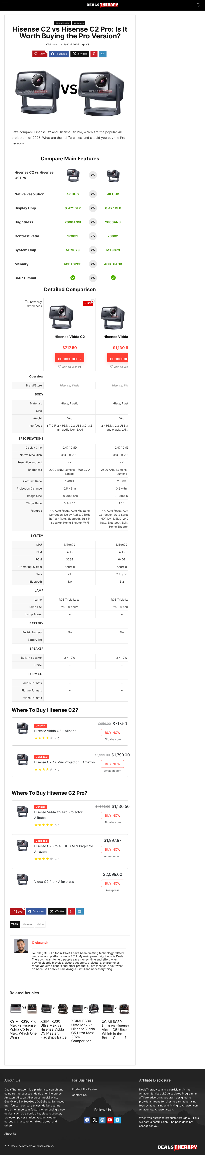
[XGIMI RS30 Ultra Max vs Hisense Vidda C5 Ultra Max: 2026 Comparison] (85, 1005)
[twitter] (94, 1120)
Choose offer (69, 359)
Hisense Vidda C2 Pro (122, 337)
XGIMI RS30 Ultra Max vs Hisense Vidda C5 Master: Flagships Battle (53, 1029)
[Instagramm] (102, 1120)
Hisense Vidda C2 (70, 337)
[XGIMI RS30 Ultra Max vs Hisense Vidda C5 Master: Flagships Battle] (54, 1005)
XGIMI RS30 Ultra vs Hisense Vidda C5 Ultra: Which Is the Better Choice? (115, 1030)
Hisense (65, 385)
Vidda (75, 385)
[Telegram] (117, 1120)
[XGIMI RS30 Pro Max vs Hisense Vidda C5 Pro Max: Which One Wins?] (24, 1005)
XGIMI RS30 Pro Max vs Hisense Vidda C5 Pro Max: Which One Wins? (23, 1029)
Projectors (78, 23)
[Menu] (5, 5)
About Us (10, 1133)
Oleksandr (52, 44)
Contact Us (79, 1094)
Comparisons (62, 23)
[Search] (199, 5)
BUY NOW (112, 733)
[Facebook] (87, 1120)
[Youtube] (110, 1120)
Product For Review (84, 1089)
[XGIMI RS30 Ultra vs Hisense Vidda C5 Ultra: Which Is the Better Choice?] (116, 1005)
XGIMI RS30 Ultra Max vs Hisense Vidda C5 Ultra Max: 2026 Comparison (83, 1031)
